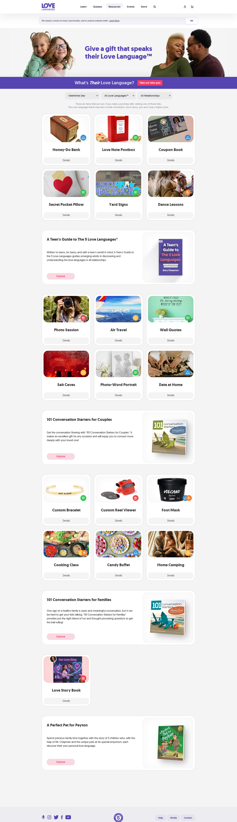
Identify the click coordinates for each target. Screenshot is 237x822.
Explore (60, 276)
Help (160, 817)
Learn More (114, 20)
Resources (114, 6)
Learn (83, 6)
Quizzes (97, 6)
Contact (188, 817)
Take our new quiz (149, 82)
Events (130, 6)
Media (173, 817)
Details (66, 160)
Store (144, 6)
